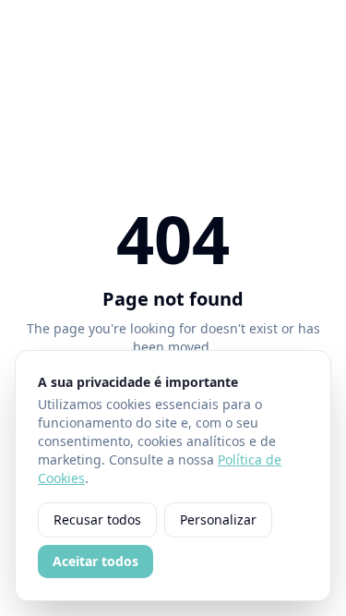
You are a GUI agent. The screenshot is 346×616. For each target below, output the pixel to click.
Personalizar (218, 519)
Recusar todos (97, 519)
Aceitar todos (95, 561)
